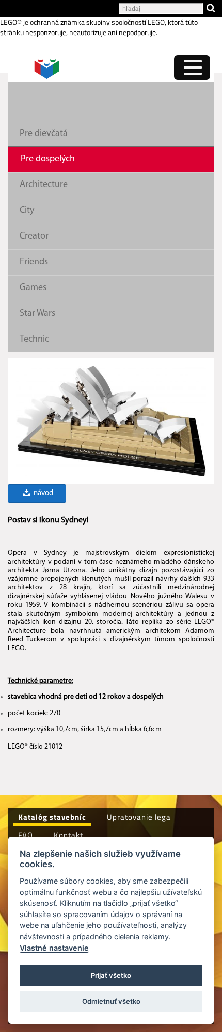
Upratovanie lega (139, 817)
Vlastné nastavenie (54, 947)
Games (33, 288)
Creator (34, 236)
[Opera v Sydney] (111, 421)
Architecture (44, 185)
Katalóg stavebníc (52, 817)
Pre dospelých (48, 159)
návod (42, 493)
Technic (34, 339)
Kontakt (68, 835)
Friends (34, 262)
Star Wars (37, 313)
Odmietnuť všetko (111, 1001)
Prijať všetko (111, 975)
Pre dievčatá (44, 134)
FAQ (25, 835)
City (27, 210)
